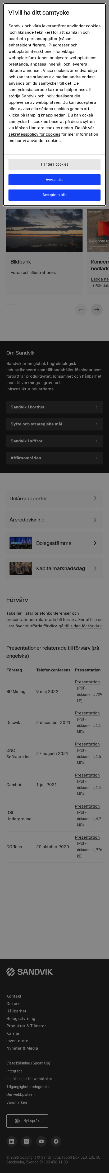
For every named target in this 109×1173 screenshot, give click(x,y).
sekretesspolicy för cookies (34, 134)
